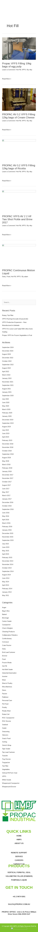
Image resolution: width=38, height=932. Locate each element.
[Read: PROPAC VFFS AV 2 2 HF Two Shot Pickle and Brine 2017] (19, 201)
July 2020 (5, 399)
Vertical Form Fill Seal (19, 872)
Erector (4, 656)
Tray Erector (6, 759)
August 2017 (6, 485)
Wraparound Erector (9, 786)
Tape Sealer (6, 749)
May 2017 (5, 492)
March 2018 (6, 464)
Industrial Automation (9, 673)
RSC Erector (6, 721)
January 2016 (7, 530)
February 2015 (7, 557)
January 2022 (7, 378)
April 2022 (5, 371)
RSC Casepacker (8, 718)
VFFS (24, 70)
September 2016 (8, 509)
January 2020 (7, 416)
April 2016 (5, 519)
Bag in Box (6, 611)
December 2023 (7, 351)
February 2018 (7, 468)
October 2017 (7, 482)
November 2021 (7, 382)
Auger (4, 607)
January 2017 (7, 499)
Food (8, 276)
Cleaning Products (8, 631)
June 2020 (5, 402)
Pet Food (5, 704)
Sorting (4, 742)
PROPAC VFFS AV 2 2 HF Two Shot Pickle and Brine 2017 (17, 219)
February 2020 (7, 413)
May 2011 (5, 595)
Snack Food (6, 738)
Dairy (4, 276)
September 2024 (8, 347)
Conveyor (5, 642)
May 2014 (5, 581)
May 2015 (5, 551)
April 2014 (5, 585)
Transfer (5, 756)
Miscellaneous (7, 687)
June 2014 (5, 578)
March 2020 (6, 409)
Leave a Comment (8, 70)
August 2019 (6, 426)
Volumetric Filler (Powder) (19, 876)
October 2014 (7, 568)
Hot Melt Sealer (7, 669)
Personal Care (7, 700)
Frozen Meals (7, 662)
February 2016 (7, 526)
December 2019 (7, 420)
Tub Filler (5, 766)
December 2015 (7, 533)
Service (19, 856)
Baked (4, 614)
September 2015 (8, 540)
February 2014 (7, 588)
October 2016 (7, 506)
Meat (4, 680)
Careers (19, 860)
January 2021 (7, 392)
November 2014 (7, 564)
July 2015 (5, 544)
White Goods (6, 780)
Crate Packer (6, 645)
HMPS (19, 839)
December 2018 (7, 444)
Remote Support (19, 853)
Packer (4, 693)
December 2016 (7, 502)
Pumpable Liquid (19, 880)
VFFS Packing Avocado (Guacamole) (15, 319)
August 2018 (6, 457)
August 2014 (6, 575)
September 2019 (8, 423)
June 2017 (5, 489)
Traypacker (6, 762)
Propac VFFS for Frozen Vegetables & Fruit (17, 335)
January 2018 (7, 471)
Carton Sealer (7, 621)
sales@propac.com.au (19, 904)
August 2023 (6, 354)
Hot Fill (18, 70)
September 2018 (8, 454)
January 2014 (7, 592)
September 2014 (8, 571)
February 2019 (7, 440)
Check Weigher (7, 628)
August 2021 (6, 389)
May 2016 (5, 516)
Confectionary (7, 638)
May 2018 (5, 461)
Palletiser (5, 697)
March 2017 (6, 495)
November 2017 (7, 478)
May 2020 (5, 406)
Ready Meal (6, 711)
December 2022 (7, 358)
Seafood (5, 724)
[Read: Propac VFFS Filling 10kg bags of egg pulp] (19, 48)
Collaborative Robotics (10, 635)
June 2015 (5, 547)
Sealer (4, 728)
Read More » (6, 79)
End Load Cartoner (8, 652)
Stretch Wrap (6, 745)
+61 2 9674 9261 (19, 896)
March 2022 (6, 375)
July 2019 (5, 430)
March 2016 (6, 523)
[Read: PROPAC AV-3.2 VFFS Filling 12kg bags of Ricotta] (19, 150)
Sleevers (5, 735)
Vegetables (6, 769)
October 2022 (7, 361)
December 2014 (7, 561)
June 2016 (5, 513)
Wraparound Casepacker (10, 783)
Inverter (4, 676)
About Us (19, 843)
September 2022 (8, 364)
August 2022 (6, 368)
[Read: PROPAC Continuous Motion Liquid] (19, 255)
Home (19, 836)
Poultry (4, 707)
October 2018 (7, 451)
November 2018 (7, 447)
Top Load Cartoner (8, 752)
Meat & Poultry (7, 683)
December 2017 (7, 475)
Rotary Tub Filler (7, 315)
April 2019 (5, 437)
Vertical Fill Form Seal (9, 773)
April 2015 (5, 554)
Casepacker (6, 625)
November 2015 (7, 537)
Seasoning (5, 731)
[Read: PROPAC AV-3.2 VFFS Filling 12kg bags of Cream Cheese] (19, 99)
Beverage (5, 618)
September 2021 (8, 385)
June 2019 (5, 433)
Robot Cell (5, 714)
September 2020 (8, 395)
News (4, 690)
